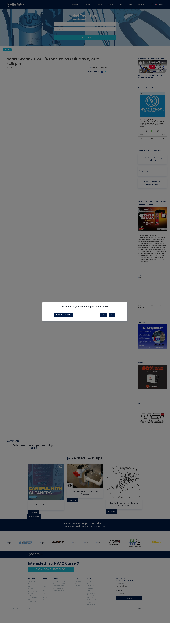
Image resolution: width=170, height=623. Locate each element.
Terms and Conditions (63, 315)
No (112, 315)
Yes (104, 315)
